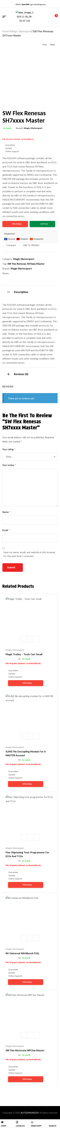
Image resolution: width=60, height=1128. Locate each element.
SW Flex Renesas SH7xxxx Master (26, 263)
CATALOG (20, 1126)
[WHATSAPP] (32, 1122)
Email (6, 530)
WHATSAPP (36, 1126)
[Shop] (2, 1122)
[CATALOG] (17, 1122)
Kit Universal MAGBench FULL (22, 953)
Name (6, 512)
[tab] (30, 291)
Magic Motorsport (21, 31)
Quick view (36, 639)
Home (5, 31)
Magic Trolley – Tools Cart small (24, 654)
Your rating (9, 449)
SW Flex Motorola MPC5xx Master (25, 1050)
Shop (3, 1126)
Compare (11, 245)
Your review (9, 465)
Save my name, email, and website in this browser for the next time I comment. (29, 554)
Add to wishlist (31, 245)
